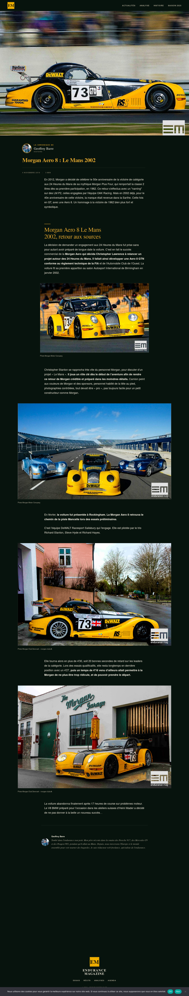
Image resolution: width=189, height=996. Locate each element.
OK (170, 991)
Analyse (145, 5)
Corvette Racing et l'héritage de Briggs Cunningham (149, 938)
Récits (87, 980)
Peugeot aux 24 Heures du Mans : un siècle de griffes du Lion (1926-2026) (34, 938)
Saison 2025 (174, 5)
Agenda (112, 980)
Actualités (128, 5)
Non (178, 991)
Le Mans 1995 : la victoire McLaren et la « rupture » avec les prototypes (93, 938)
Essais (76, 980)
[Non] (185, 991)
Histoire (159, 5)
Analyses (99, 980)
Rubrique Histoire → (169, 878)
